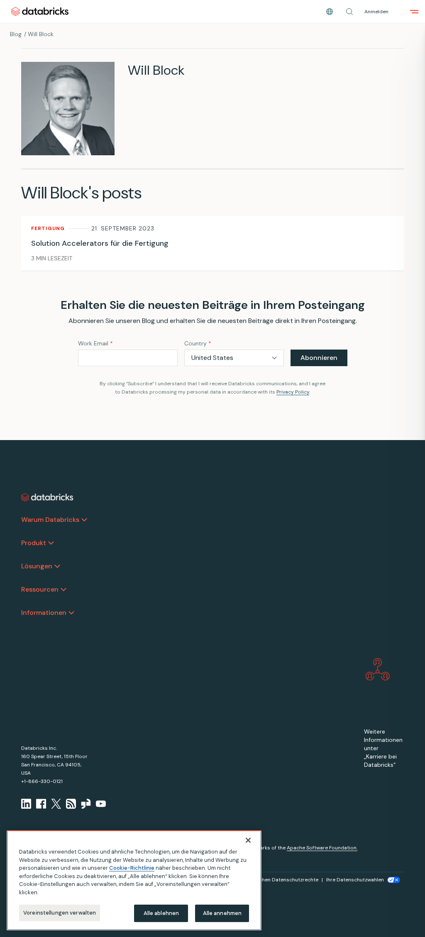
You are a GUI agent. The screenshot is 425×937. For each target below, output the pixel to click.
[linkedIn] (26, 804)
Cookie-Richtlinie (131, 867)
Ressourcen (40, 589)
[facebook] (41, 804)
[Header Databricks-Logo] (40, 11)
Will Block (41, 34)
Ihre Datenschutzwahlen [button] (355, 879)
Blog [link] (16, 34)
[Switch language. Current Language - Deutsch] (330, 12)
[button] (349, 12)
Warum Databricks (50, 519)
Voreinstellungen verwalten (59, 912)
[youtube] (101, 804)
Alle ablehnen (161, 913)
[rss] (71, 804)
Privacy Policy (292, 392)
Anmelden (376, 11)
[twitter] (56, 804)
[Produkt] (51, 543)
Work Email (95, 343)
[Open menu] (414, 11)
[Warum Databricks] (84, 520)
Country (197, 343)
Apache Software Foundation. (322, 847)
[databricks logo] (47, 497)
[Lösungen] (57, 566)
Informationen (43, 612)
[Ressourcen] (63, 589)
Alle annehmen (222, 913)
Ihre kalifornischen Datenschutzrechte (272, 879)
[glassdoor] (86, 804)
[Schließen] (248, 840)
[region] (134, 880)
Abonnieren (318, 357)
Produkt (33, 542)
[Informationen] (71, 613)
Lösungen (36, 566)
